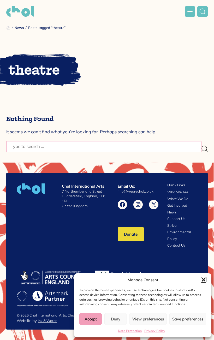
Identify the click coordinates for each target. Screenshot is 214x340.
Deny (115, 318)
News (19, 27)
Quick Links (176, 185)
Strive (171, 225)
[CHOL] (20, 11)
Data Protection (130, 331)
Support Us (176, 218)
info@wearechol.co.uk (135, 191)
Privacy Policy (154, 331)
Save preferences (187, 318)
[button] (203, 279)
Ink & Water (47, 320)
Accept (91, 318)
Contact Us (176, 245)
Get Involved (177, 205)
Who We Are (177, 192)
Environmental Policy (179, 235)
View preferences (148, 318)
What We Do (177, 198)
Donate (131, 234)
